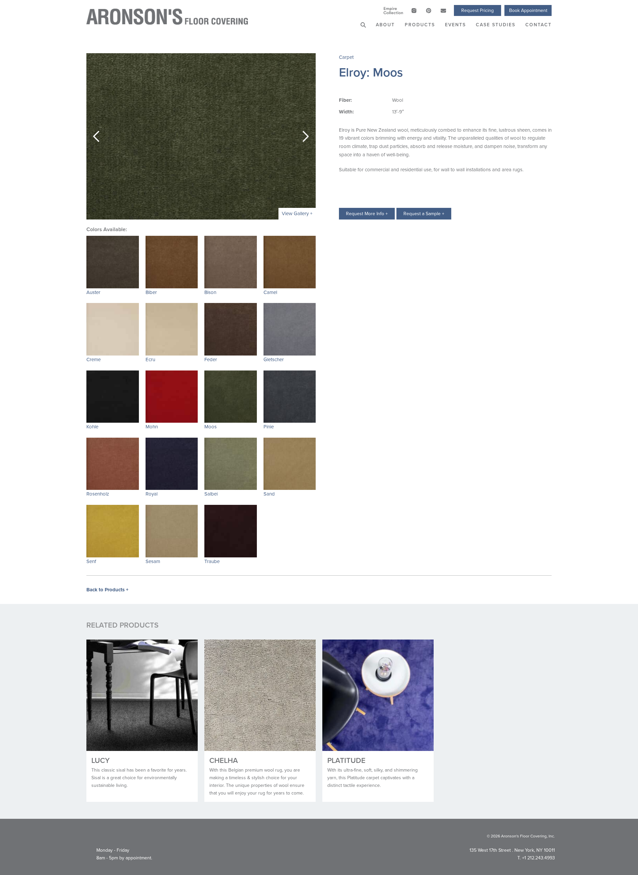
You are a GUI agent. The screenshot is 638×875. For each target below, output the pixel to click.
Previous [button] (96, 136)
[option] (201, 136)
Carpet (346, 57)
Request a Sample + (423, 213)
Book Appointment (528, 10)
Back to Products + (107, 589)
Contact (538, 24)
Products (420, 24)
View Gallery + (297, 213)
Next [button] (306, 136)
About (385, 24)
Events (455, 24)
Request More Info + (367, 213)
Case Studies (495, 24)
